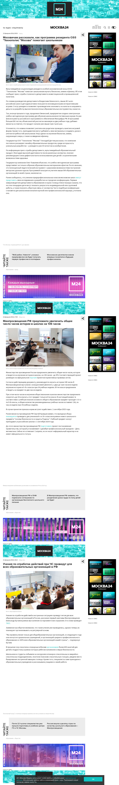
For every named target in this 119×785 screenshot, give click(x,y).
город (16, 269)
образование (10, 269)
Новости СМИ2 (7, 301)
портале (33, 377)
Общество (22, 317)
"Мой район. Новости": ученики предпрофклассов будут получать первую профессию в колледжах (26, 257)
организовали (53, 647)
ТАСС (8, 623)
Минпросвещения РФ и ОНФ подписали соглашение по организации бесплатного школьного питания (28, 498)
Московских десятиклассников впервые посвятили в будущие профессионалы (60, 257)
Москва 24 (59, 27)
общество (17, 512)
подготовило (46, 426)
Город (20, 33)
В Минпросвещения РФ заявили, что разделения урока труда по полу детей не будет (63, 497)
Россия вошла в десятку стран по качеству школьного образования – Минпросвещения (62, 726)
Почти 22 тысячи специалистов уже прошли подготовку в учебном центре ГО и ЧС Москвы (28, 726)
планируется (11, 416)
